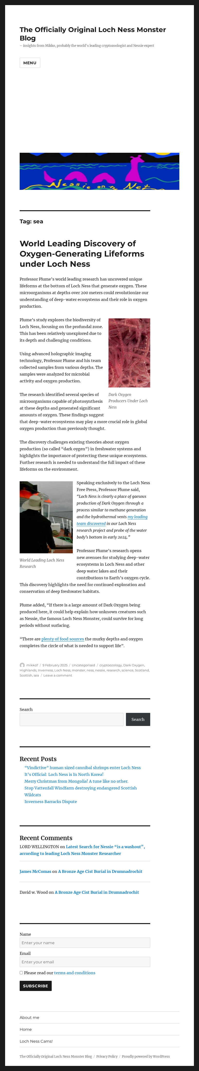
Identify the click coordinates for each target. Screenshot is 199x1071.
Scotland (142, 670)
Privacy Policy (106, 1057)
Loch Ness (62, 670)
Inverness (45, 670)
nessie (100, 670)
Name (25, 934)
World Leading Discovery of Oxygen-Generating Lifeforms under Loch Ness (82, 254)
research (113, 670)
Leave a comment (57, 675)
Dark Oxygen (133, 665)
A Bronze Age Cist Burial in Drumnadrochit (100, 871)
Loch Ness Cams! (36, 1041)
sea (36, 675)
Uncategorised (83, 665)
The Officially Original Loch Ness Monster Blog (56, 1057)
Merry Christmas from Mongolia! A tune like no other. (76, 781)
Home (26, 1029)
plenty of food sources (62, 638)
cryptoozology (111, 665)
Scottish (26, 675)
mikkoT (32, 665)
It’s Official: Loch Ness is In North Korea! (64, 774)
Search (26, 709)
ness (90, 670)
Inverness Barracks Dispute (51, 801)
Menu (30, 63)
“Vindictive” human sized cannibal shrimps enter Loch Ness (83, 767)
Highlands (28, 670)
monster (78, 670)
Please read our (59, 972)
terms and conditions (74, 972)
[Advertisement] (100, 114)
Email (25, 953)
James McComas (35, 871)
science (127, 670)
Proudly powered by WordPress (146, 1057)
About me (29, 1017)
